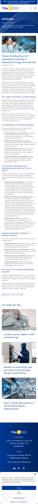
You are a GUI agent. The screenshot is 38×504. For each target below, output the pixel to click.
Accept (19, 488)
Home (4, 23)
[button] (35, 474)
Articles (10, 23)
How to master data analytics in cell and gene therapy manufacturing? (19, 406)
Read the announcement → (22, 3)
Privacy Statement (22, 502)
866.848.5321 (19, 446)
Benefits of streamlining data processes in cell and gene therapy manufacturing (18, 370)
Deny (19, 493)
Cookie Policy (13, 502)
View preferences (19, 498)
